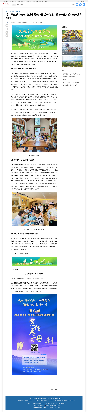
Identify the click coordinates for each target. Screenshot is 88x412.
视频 (40, 1)
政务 (13, 1)
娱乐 (37, 1)
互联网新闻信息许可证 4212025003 (26, 400)
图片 (43, 1)
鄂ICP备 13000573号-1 (39, 405)
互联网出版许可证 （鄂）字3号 (53, 403)
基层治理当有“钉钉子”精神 (69, 76)
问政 (19, 1)
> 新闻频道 (11, 11)
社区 (25, 1)
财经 (28, 1)
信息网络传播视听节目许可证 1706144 (36, 403)
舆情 (22, 1)
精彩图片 (64, 27)
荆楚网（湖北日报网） (37, 22)
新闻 (10, 1)
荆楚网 (7, 11)
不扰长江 (65, 79)
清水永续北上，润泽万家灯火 (70, 85)
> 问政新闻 (17, 11)
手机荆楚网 (82, 1)
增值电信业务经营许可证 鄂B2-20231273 (44, 400)
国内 (31, 1)
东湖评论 (64, 70)
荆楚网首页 (5, 1)
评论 (16, 1)
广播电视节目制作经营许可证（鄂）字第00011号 (64, 400)
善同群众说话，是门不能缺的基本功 (71, 74)
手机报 (77, 1)
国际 (34, 1)
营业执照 (63, 403)
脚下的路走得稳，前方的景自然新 (71, 82)
